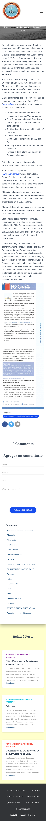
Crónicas (10, 559)
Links (9, 589)
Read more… (11, 683)
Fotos (9, 579)
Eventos (10, 574)
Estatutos (35, 790)
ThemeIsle (32, 815)
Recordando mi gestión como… (20, 613)
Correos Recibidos (14, 555)
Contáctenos (12, 545)
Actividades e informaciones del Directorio (20, 416)
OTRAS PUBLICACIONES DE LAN (21, 608)
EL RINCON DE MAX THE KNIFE (20, 569)
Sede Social (34, 797)
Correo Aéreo (12, 550)
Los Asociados (24, 809)
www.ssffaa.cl (9, 104)
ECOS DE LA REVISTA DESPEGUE (21, 564)
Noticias (10, 594)
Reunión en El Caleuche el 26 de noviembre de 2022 (23, 752)
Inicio (9, 790)
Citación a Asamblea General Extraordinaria (22, 663)
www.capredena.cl (11, 174)
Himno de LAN (14, 803)
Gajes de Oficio (13, 584)
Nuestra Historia (15, 797)
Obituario (10, 603)
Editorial (11, 706)
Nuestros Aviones (14, 598)
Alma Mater (11, 540)
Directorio (21, 790)
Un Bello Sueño (32, 803)
